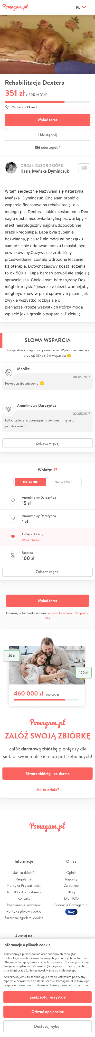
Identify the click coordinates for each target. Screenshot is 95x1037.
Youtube (86, 838)
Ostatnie (30, 482)
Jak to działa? (47, 789)
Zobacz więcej (47, 443)
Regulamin (24, 879)
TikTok (70, 838)
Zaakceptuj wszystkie (48, 997)
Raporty (71, 879)
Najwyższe (63, 482)
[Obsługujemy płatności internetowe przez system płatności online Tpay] (71, 911)
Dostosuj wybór (47, 1026)
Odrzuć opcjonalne (47, 1011)
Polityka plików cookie (23, 911)
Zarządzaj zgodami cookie (23, 918)
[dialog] (47, 988)
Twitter (24, 838)
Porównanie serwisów (24, 905)
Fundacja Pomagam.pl (71, 905)
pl (78, 7)
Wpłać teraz (47, 119)
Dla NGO (71, 898)
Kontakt (24, 898)
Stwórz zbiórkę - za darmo (48, 773)
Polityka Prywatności (23, 885)
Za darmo (71, 885)
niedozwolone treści (60, 613)
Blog (71, 892)
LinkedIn (55, 838)
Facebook (9, 838)
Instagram (40, 838)
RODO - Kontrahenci (24, 892)
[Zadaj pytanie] (84, 167)
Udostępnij (47, 135)
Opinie (71, 872)
